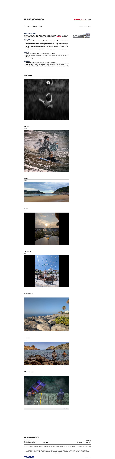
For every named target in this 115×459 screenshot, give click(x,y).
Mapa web (73, 446)
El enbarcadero (29, 372)
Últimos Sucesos (30, 450)
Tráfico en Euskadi (41, 451)
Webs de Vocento (87, 457)
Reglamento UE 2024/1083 (48, 446)
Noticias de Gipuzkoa (72, 450)
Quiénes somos (31, 446)
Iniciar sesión (84, 19)
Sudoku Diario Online (54, 450)
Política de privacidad (63, 446)
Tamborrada (66, 451)
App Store (80, 442)
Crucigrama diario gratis (48, 451)
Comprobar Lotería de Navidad (84, 451)
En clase (27, 126)
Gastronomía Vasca (37, 450)
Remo (49, 450)
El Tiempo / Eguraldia (29, 451)
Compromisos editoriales (80, 446)
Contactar (25, 446)
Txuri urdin (27, 251)
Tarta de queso (65, 450)
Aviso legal (36, 446)
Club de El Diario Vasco (75, 451)
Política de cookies (88, 446)
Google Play (88, 442)
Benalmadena (28, 294)
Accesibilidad (41, 446)
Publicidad (69, 446)
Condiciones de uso (56, 446)
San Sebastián (35, 451)
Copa (26, 209)
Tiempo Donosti (60, 451)
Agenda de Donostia (84, 450)
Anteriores (65, 408)
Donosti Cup (55, 451)
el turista (27, 338)
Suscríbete (77, 19)
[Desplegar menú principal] (90, 19)
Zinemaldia (60, 450)
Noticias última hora (44, 450)
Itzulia (70, 451)
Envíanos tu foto (83, 26)
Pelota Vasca (78, 450)
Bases (89, 26)
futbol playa (28, 75)
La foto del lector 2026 (33, 26)
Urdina (26, 178)
